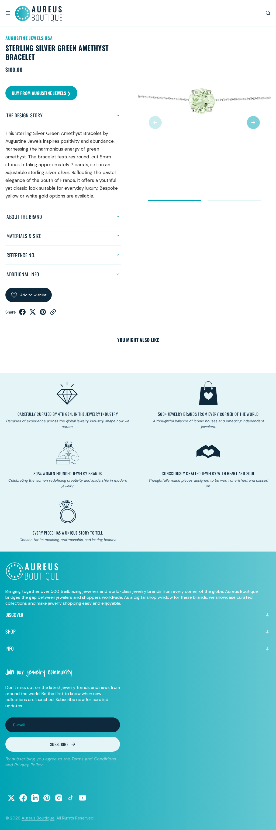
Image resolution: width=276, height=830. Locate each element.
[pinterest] (43, 313)
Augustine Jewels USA (29, 38)
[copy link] (53, 313)
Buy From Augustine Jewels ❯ (41, 93)
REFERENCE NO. (20, 254)
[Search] (268, 13)
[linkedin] (35, 798)
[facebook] (22, 313)
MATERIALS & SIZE (23, 235)
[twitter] (32, 313)
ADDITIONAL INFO (22, 274)
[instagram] (59, 798)
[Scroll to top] (267, 820)
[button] (8, 13)
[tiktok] (71, 798)
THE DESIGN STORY (24, 115)
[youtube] (82, 798)
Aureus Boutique (38, 818)
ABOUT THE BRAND (24, 216)
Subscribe (59, 744)
